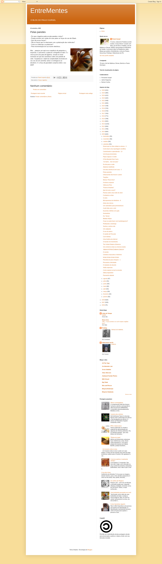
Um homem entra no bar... (110, 449)
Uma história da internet (110, 239)
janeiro (105, 296)
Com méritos (107, 236)
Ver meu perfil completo (107, 55)
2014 (103, 121)
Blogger (90, 550)
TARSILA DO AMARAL (117, 329)
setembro (106, 144)
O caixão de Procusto (109, 234)
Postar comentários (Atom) (43, 96)
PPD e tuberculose (116, 426)
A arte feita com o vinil (109, 208)
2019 (103, 108)
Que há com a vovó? (109, 190)
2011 (103, 129)
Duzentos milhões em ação (111, 211)
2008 (103, 300)
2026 (103, 90)
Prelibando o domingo (109, 224)
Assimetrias (106, 213)
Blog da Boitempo (107, 389)
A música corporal (108, 182)
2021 (103, 103)
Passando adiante (108, 275)
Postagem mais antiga (86, 93)
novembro (106, 139)
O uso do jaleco (107, 231)
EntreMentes (49, 10)
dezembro (106, 136)
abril (104, 289)
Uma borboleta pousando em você (120, 492)
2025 (103, 93)
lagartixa (44, 80)
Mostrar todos (128, 394)
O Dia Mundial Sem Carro (110, 159)
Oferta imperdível (108, 273)
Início (103, 31)
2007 (103, 302)
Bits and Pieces (107, 385)
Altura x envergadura (116, 402)
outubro (105, 141)
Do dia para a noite (109, 164)
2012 (103, 126)
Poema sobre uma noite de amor (113, 193)
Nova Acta (105, 320)
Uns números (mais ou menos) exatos (114, 247)
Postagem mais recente (38, 93)
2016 (103, 116)
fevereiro (106, 294)
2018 (103, 111)
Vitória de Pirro (107, 185)
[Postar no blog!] (60, 77)
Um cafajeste (107, 229)
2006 (103, 305)
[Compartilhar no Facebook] (64, 77)
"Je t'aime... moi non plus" (110, 162)
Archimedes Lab (107, 366)
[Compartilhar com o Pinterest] (66, 77)
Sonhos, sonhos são (109, 226)
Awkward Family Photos (109, 376)
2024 (103, 95)
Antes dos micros (108, 203)
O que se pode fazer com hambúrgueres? (115, 221)
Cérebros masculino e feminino (112, 254)
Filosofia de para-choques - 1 (112, 260)
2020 (103, 106)
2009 (103, 134)
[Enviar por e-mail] (58, 77)
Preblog (104, 328)
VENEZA (113, 344)
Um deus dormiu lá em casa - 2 (112, 169)
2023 (103, 98)
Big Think (105, 382)
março (105, 291)
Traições (105, 177)
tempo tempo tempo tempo (111, 257)
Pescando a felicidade (109, 262)
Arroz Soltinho (106, 369)
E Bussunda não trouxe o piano (112, 174)
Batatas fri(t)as (107, 218)
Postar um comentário (39, 89)
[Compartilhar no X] (62, 77)
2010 (103, 131)
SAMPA (104, 315)
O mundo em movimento (110, 242)
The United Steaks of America (112, 244)
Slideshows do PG (107, 342)
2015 (103, 118)
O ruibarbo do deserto (109, 265)
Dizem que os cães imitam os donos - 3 (115, 146)
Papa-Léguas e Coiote (110, 156)
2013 (103, 124)
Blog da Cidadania (107, 392)
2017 (103, 113)
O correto (106, 252)
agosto (105, 278)
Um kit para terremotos (110, 154)
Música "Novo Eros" (109, 180)
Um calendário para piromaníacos (113, 205)
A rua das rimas (106, 472)
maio (105, 286)
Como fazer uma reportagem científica (114, 149)
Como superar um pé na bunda (112, 270)
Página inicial (62, 93)
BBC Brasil (105, 379)
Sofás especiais (108, 267)
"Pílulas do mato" (115, 437)
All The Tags (106, 363)
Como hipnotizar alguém (117, 504)
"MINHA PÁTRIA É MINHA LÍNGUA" (113, 249)
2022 (103, 100)
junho (105, 284)
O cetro (105, 198)
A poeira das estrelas (116, 414)
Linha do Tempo (107, 313)
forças (40, 80)
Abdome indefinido (108, 167)
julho (105, 281)
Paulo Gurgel (116, 39)
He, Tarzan (106, 216)
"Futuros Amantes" (108, 187)
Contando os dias (108, 195)
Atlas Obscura (106, 373)
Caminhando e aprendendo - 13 (112, 151)
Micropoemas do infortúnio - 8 (112, 200)
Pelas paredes (107, 172)
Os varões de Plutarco (117, 481)
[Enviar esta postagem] (54, 77)
